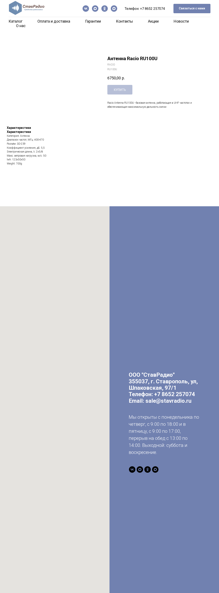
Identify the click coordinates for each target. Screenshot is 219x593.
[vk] (86, 8)
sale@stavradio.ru (168, 401)
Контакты (124, 21)
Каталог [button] (15, 21)
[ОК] (104, 8)
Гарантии (93, 21)
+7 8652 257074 (152, 9)
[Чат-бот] (114, 8)
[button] (191, 8)
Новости (181, 21)
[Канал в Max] (95, 8)
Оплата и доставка (53, 21)
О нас (21, 25)
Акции (153, 21)
